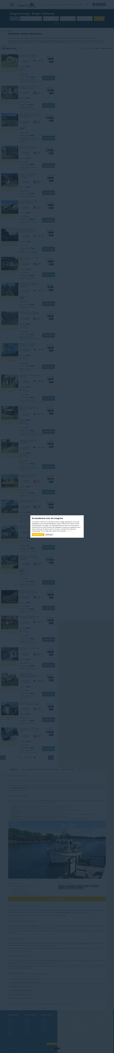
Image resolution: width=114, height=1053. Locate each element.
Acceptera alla (38, 534)
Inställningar (49, 534)
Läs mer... (70, 531)
